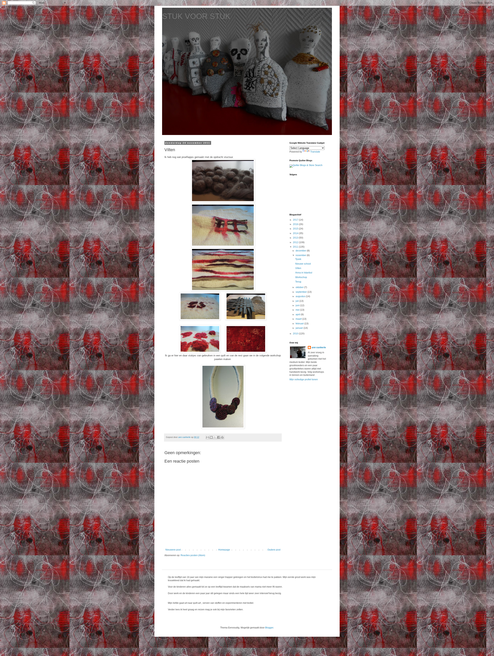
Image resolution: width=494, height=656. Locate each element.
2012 (296, 242)
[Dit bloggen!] (211, 437)
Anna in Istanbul (303, 272)
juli (297, 301)
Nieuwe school (303, 263)
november (301, 255)
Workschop (301, 277)
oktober (300, 287)
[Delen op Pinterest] (222, 437)
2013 (296, 237)
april (298, 314)
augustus (301, 296)
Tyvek (298, 259)
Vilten (298, 268)
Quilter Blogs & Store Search (307, 165)
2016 (296, 224)
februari (300, 323)
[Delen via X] (215, 437)
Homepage (224, 549)
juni (298, 305)
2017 (296, 219)
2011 (296, 246)
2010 (296, 333)
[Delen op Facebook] (219, 437)
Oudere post (273, 549)
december (301, 250)
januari (300, 328)
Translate (315, 151)
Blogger (269, 627)
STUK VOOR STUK (196, 16)
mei (298, 310)
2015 (296, 228)
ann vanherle (319, 347)
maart (299, 319)
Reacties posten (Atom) (193, 555)
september (301, 292)
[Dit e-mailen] (208, 437)
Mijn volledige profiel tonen (303, 379)
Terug (298, 281)
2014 (296, 233)
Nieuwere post (173, 549)
